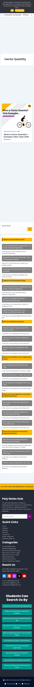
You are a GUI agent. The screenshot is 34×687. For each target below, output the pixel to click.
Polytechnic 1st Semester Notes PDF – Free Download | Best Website (16, 258)
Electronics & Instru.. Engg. (10, 555)
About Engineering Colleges (11, 561)
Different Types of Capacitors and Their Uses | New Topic (15, 329)
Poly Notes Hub (12, 499)
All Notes (5, 528)
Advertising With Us (8, 539)
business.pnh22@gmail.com (11, 585)
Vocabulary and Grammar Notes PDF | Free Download (16, 270)
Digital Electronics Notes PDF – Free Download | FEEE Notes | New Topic (14, 311)
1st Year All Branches (8, 546)
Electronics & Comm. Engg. (11, 553)
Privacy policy (20, 10)
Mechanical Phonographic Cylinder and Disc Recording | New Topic (15, 413)
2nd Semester (17, 15)
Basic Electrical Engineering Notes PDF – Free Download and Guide (15, 440)
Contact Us (6, 534)
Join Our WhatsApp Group (10, 581)
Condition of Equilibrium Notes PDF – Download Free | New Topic (14, 299)
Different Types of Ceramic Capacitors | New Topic (16, 339)
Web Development (8, 557)
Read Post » (7, 139)
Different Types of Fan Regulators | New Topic (15, 348)
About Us (5, 532)
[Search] (29, 229)
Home (4, 526)
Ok (12, 10)
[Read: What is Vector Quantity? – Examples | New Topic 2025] (17, 116)
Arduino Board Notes (9, 559)
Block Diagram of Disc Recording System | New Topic (16, 403)
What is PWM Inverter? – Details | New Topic (17, 375)
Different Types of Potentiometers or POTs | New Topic (16, 452)
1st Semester (8, 15)
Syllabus (5, 530)
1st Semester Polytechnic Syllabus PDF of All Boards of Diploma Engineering (16, 247)
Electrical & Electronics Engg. (11, 551)
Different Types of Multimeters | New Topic (16, 463)
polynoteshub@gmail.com (11, 583)
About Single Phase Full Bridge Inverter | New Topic (17, 384)
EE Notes (25, 15)
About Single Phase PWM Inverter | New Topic (15, 366)
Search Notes (6, 226)
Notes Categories (8, 536)
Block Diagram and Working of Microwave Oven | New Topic (16, 423)
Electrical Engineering (9, 548)
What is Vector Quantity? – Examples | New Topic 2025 (16, 135)
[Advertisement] (17, 35)
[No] (32, 7)
